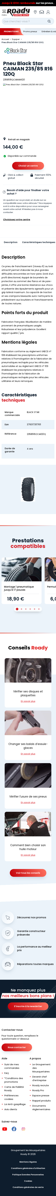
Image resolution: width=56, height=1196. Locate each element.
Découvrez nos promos (31, 917)
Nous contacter (17, 1047)
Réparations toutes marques (35, 964)
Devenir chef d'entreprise (39, 1078)
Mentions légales (28, 1162)
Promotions (11, 31)
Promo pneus (30, 31)
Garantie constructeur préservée (31, 932)
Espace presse (40, 1095)
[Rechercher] (49, 21)
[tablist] (28, 609)
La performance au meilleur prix (34, 948)
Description (10, 242)
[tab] (17, 609)
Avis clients (10, 1109)
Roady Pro (38, 1090)
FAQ (6, 1073)
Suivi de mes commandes (11, 1066)
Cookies (28, 1181)
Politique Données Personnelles (28, 1174)
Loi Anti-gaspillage (15, 1104)
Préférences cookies (11, 1097)
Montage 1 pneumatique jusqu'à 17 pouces (19, 588)
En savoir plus (28, 701)
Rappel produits (41, 1100)
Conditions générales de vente (28, 1187)
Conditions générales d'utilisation (28, 1168)
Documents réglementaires (41, 1107)
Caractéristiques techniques (38, 242)
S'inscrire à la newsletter (28, 1006)
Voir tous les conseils (28, 872)
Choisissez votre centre (16, 219)
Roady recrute (40, 1085)
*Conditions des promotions (13, 1080)
